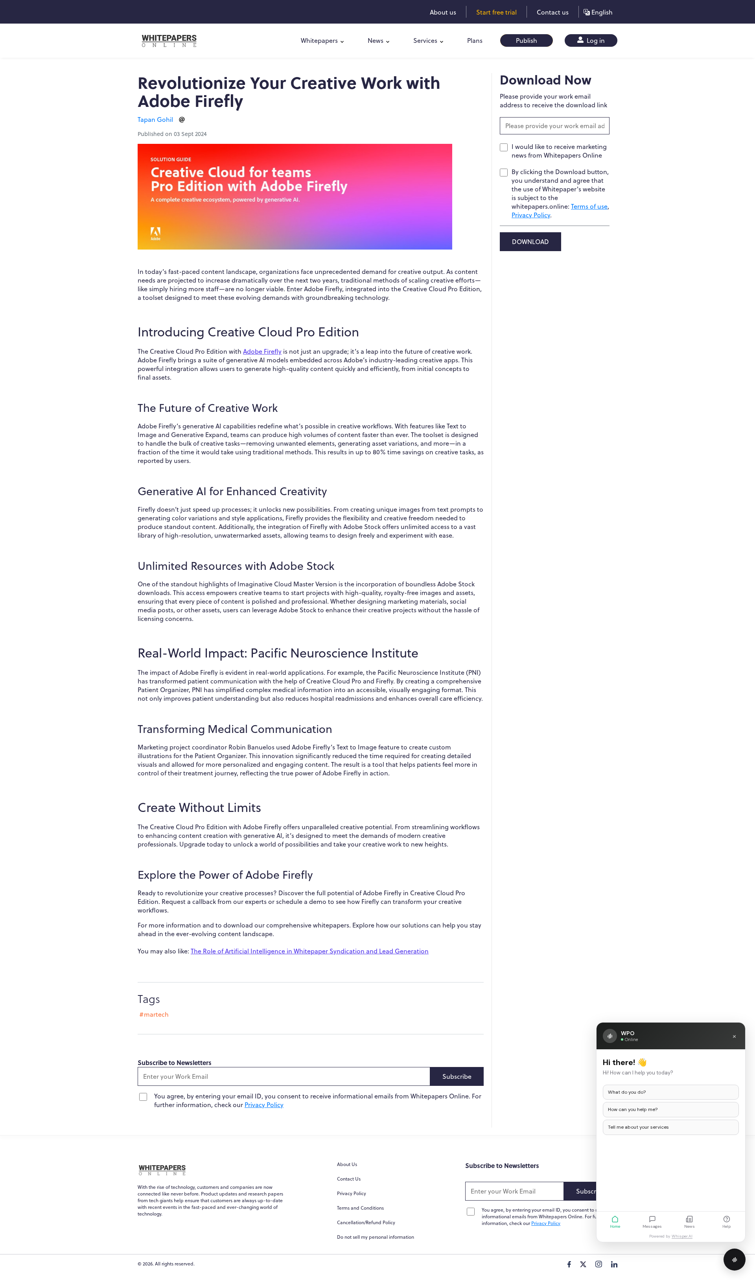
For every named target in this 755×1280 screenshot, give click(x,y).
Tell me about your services (638, 1127)
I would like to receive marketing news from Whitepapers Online (559, 151)
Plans (474, 40)
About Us (347, 1164)
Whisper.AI (682, 1236)
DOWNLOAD (530, 241)
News (375, 40)
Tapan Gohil (155, 119)
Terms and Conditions (360, 1208)
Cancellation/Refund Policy (366, 1222)
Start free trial (496, 12)
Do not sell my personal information (375, 1237)
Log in (595, 40)
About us (443, 12)
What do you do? (627, 1092)
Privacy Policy (264, 1104)
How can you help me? (632, 1109)
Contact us (553, 12)
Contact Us (349, 1178)
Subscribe (456, 1076)
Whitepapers (319, 40)
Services (425, 40)
